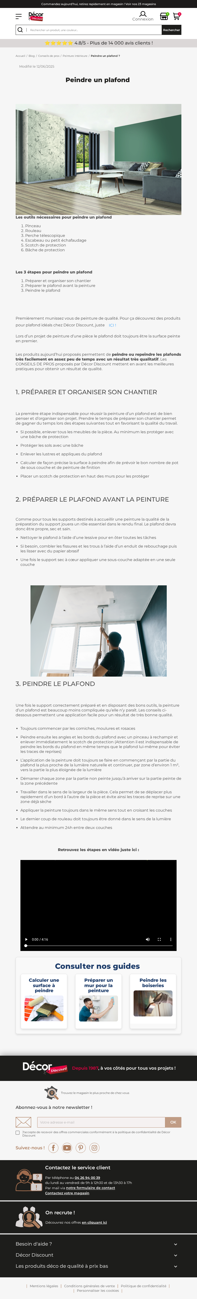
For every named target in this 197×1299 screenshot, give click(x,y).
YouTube (67, 1148)
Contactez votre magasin (67, 1193)
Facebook (53, 1148)
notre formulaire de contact (90, 1188)
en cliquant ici (94, 1222)
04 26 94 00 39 (87, 1178)
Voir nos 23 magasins (140, 4)
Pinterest (81, 1148)
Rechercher (171, 30)
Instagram (94, 1148)
